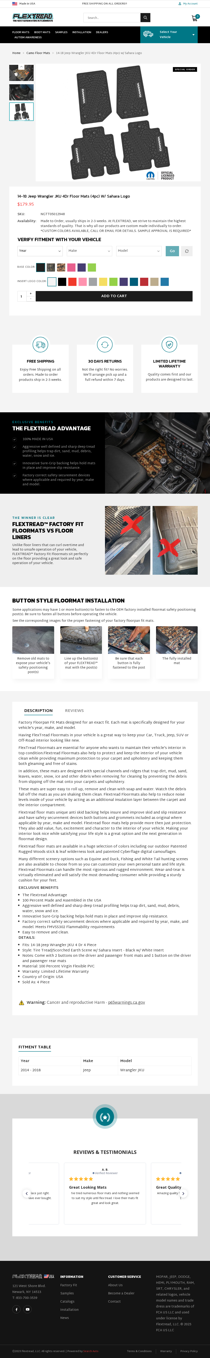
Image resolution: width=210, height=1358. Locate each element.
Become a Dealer (121, 1294)
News (64, 1318)
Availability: (26, 221)
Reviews (74, 711)
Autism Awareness (28, 37)
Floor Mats (20, 32)
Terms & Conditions (139, 1351)
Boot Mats (42, 32)
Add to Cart (114, 296)
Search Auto (90, 1351)
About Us (115, 1285)
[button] (21, 67)
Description (38, 711)
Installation (81, 32)
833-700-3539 (26, 1298)
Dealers (102, 32)
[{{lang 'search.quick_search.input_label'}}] (145, 17)
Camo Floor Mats (38, 53)
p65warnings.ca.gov (126, 1002)
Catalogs (67, 1302)
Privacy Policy (189, 1351)
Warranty (166, 1351)
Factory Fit (68, 1285)
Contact (114, 1302)
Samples (61, 32)
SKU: (21, 214)
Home (16, 53)
